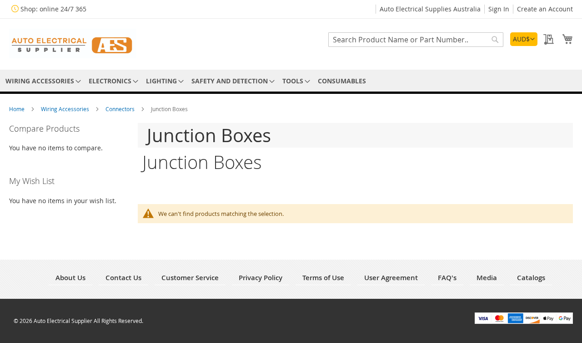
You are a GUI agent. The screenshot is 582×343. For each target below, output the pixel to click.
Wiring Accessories (65, 109)
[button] (523, 39)
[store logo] (72, 43)
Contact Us (123, 277)
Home (17, 109)
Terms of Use (323, 277)
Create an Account (545, 9)
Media (487, 277)
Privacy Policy (260, 277)
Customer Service (190, 277)
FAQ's (447, 277)
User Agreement (391, 277)
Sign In (498, 9)
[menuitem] (41, 81)
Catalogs (531, 277)
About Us (70, 277)
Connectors (120, 109)
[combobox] (415, 39)
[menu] (291, 81)
